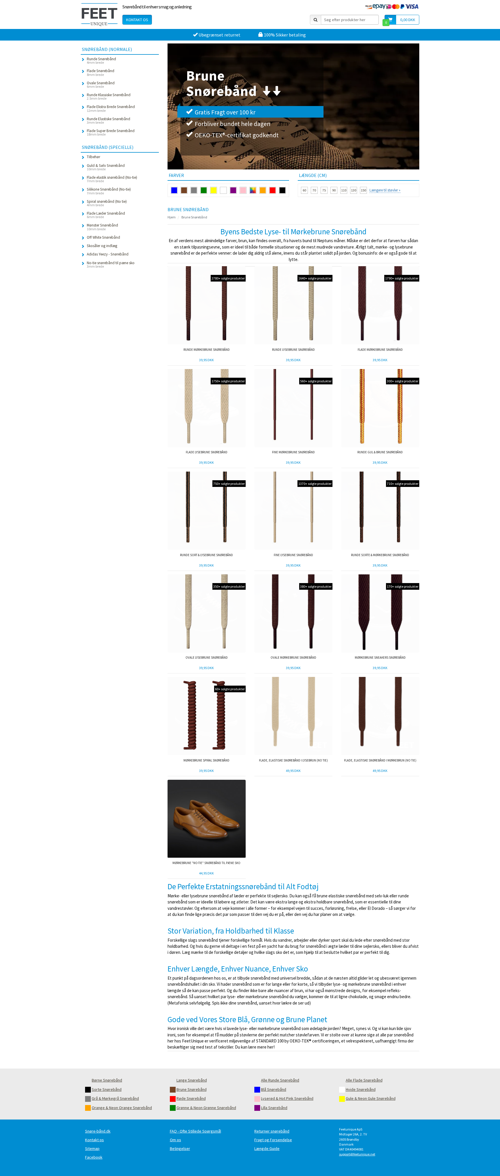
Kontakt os (137, 19)
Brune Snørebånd (194, 217)
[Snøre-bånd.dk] (99, 14)
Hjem (172, 217)
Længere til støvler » (385, 190)
